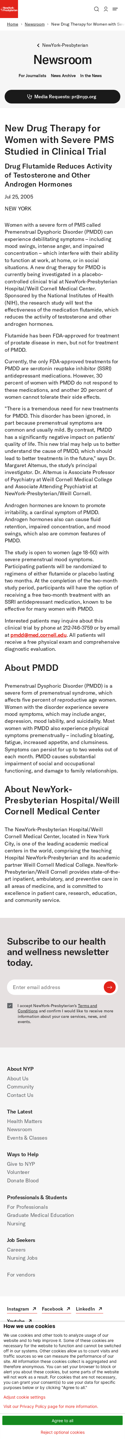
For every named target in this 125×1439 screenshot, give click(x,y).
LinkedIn (89, 1309)
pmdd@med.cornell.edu (38, 635)
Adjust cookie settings (24, 1397)
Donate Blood (23, 1180)
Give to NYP (21, 1164)
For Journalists (32, 75)
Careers (16, 1249)
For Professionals (27, 1207)
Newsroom (34, 24)
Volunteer (18, 1172)
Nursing (16, 1223)
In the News (91, 75)
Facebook (56, 1309)
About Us (17, 1078)
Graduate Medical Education (40, 1215)
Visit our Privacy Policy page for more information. (50, 1406)
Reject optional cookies (63, 1432)
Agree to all (62, 1420)
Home (12, 24)
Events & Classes (27, 1137)
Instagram (22, 1309)
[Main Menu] (115, 9)
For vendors (21, 1274)
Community (20, 1086)
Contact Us (20, 1095)
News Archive (63, 75)
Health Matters (24, 1121)
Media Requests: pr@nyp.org (65, 96)
